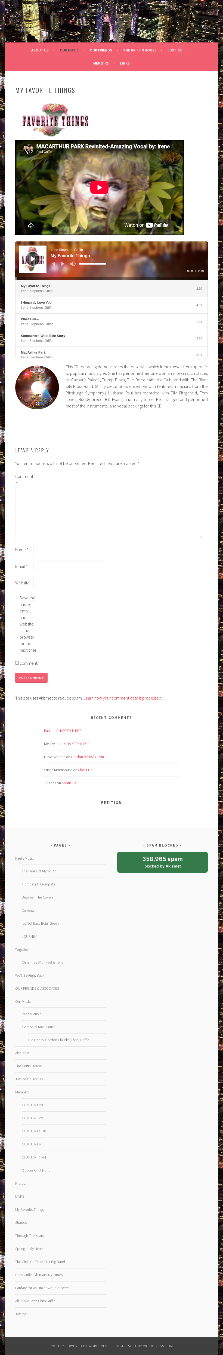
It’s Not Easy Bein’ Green (40, 923)
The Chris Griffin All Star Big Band (40, 1261)
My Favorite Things (29, 1209)
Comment (24, 480)
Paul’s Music (24, 858)
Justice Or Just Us (29, 1079)
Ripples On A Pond (36, 1170)
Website (22, 582)
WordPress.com (158, 1346)
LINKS (125, 63)
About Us (85, 769)
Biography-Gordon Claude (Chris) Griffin (58, 1039)
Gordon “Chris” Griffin (87, 756)
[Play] (33, 259)
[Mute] (73, 263)
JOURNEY (29, 936)
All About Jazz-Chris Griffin (35, 1300)
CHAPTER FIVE (33, 1144)
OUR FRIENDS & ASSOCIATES (37, 988)
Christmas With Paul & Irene (42, 962)
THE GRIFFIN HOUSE (139, 50)
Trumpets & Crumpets (38, 884)
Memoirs (22, 1092)
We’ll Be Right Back (29, 975)
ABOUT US (40, 50)
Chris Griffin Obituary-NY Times (39, 1274)
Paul (47, 730)
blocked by (167, 864)
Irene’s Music (31, 1013)
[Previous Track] (53, 264)
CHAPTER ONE (33, 1104)
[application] (111, 260)
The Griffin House (28, 1065)
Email (21, 566)
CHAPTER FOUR (34, 1131)
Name (22, 549)
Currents (28, 910)
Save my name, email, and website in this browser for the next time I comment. (28, 630)
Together (22, 949)
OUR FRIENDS (101, 50)
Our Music (23, 1001)
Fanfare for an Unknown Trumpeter (42, 1287)
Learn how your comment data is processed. (122, 698)
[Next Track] (62, 264)
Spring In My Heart (29, 1248)
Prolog (20, 1183)
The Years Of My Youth (39, 871)
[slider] (92, 263)
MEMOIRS (101, 63)
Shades (21, 1222)
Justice (20, 1313)
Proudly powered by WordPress (79, 1346)
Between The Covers (37, 897)
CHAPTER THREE (69, 730)
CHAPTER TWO (33, 1117)
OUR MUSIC (69, 50)
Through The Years (29, 1235)
